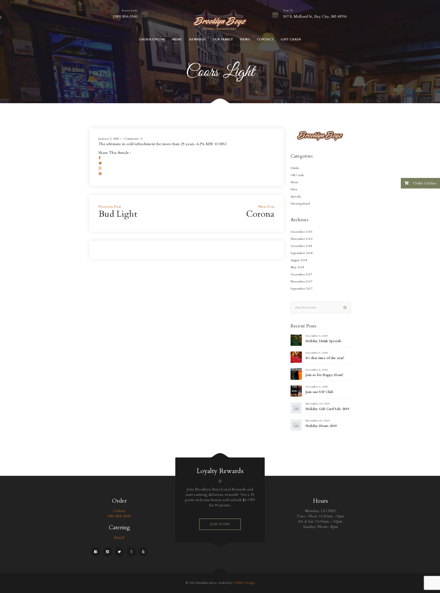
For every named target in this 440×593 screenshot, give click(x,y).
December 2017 (301, 274)
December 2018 (301, 246)
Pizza (294, 189)
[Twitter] (100, 163)
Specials (296, 196)
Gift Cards (297, 175)
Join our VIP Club (319, 392)
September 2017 (302, 289)
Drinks (295, 168)
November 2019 (302, 239)
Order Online (424, 183)
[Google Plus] (100, 168)
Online (119, 510)
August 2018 (299, 260)
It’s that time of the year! (324, 358)
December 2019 (301, 232)
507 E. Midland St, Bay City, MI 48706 (315, 16)
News (294, 182)
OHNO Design (244, 583)
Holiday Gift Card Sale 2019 (327, 409)
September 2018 (302, 253)
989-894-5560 (119, 516)
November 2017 (302, 282)
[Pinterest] (100, 173)
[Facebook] (100, 158)
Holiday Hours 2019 (321, 426)
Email (119, 537)
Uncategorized (300, 204)
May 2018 (297, 267)
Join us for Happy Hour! (324, 375)
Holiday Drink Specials (323, 341)
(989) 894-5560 (125, 16)
